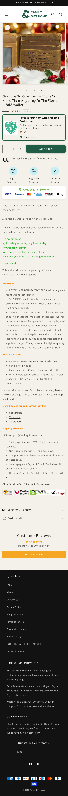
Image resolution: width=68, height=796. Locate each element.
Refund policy (14, 636)
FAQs (9, 584)
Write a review (34, 554)
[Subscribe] (50, 752)
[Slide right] (41, 90)
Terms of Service (15, 621)
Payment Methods (16, 629)
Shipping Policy (15, 614)
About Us (12, 592)
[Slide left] (26, 90)
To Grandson (16, 421)
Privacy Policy (14, 607)
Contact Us (12, 599)
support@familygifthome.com (26, 435)
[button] (6, 14)
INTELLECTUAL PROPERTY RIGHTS (24, 644)
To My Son (14, 417)
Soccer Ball (15, 412)
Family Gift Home (37, 790)
